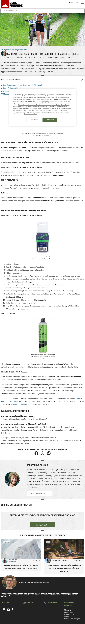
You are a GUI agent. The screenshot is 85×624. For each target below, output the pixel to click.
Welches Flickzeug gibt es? (11, 88)
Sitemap (67, 617)
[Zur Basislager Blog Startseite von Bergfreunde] (12, 4)
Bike (68, 57)
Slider (48, 542)
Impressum (68, 612)
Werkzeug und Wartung (21, 404)
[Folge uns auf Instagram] (4, 611)
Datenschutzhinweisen (30, 114)
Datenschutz (69, 614)
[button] (82, 4)
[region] (42, 107)
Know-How (10, 50)
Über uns (67, 610)
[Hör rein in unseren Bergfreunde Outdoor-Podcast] (13, 611)
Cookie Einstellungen (72, 619)
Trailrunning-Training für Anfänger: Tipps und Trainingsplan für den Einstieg (64, 568)
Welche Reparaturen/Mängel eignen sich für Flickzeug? (21, 85)
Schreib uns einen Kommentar (16, 505)
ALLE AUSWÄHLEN (50, 120)
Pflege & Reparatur (21, 50)
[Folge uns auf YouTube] (8, 611)
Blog (4, 50)
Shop (77, 2)
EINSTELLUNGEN (34, 120)
